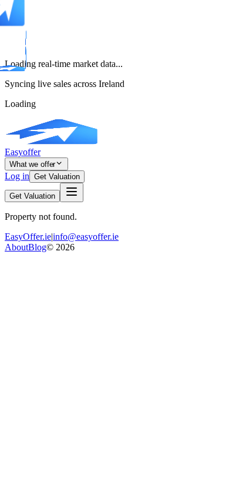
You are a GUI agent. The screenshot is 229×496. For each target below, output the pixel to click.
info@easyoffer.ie (86, 237)
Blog (37, 247)
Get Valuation (57, 176)
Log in (17, 176)
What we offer (32, 164)
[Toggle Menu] (71, 192)
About (16, 247)
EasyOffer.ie (28, 237)
